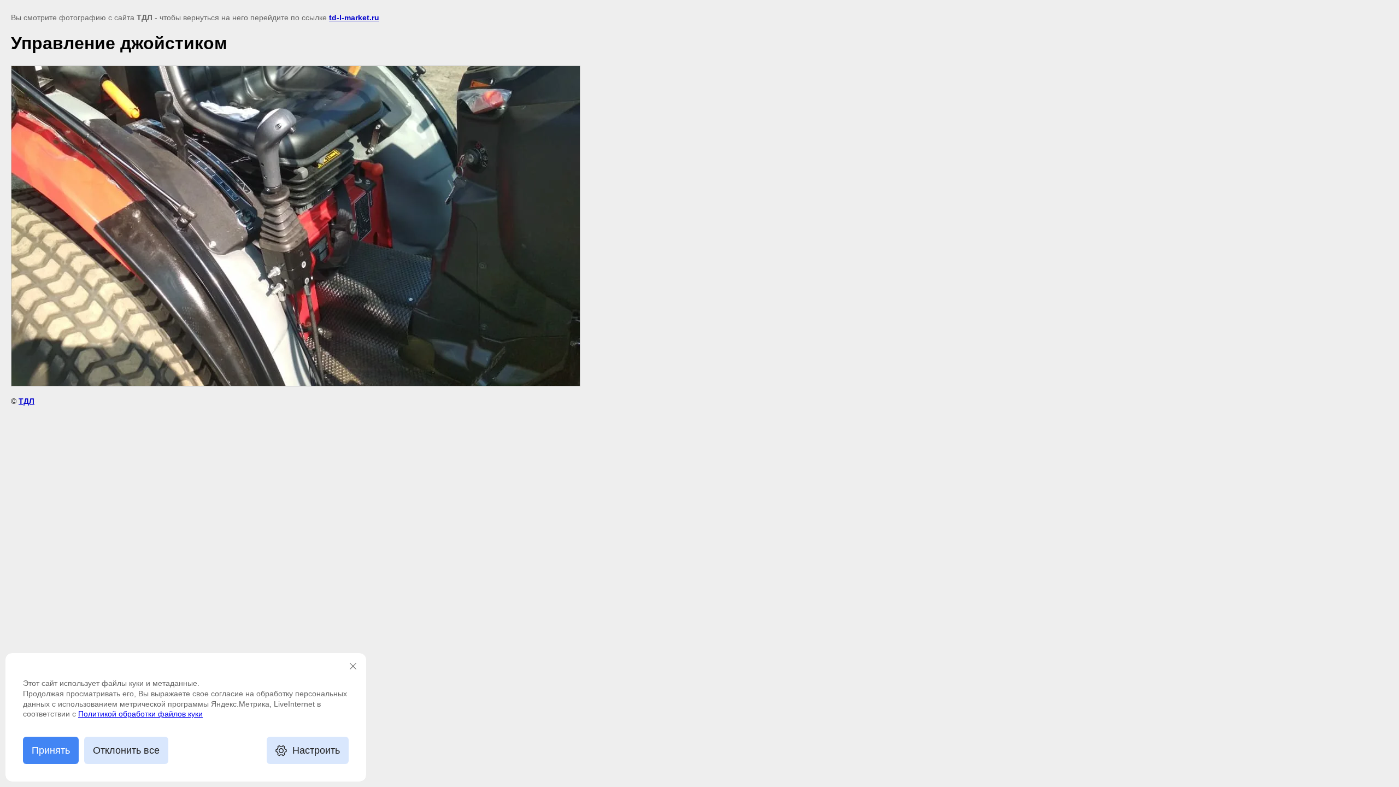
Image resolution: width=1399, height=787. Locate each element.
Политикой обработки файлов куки (140, 713)
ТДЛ (26, 401)
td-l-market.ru (354, 17)
